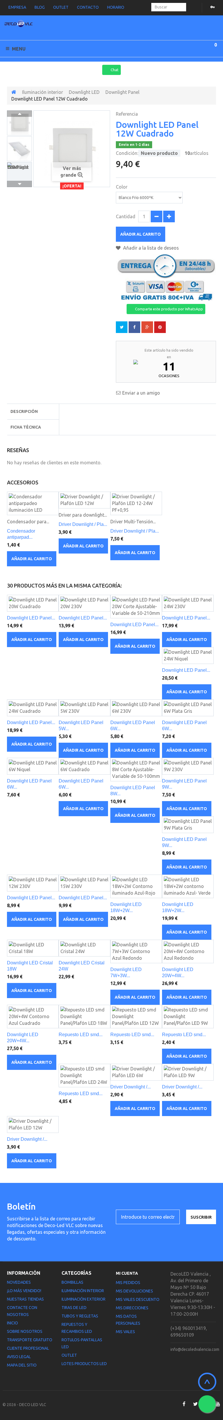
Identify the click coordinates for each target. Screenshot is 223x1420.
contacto (88, 7)
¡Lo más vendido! (24, 1290)
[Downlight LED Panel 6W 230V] (136, 707)
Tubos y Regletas (80, 1316)
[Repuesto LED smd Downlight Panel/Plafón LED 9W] (188, 1016)
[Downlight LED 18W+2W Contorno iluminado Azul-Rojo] (136, 886)
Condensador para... (28, 521)
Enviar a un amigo (141, 392)
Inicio (12, 1323)
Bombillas (72, 1282)
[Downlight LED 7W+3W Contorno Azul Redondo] (136, 951)
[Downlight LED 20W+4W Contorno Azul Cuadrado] (33, 1016)
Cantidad (125, 216)
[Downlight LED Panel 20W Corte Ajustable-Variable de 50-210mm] (136, 606)
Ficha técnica (25, 427)
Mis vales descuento (137, 1299)
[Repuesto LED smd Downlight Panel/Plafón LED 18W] (84, 1016)
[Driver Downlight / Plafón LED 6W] (136, 1072)
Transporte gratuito (29, 1339)
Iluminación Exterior (83, 1299)
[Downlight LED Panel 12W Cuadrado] (19, 122)
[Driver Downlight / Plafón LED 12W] (84, 500)
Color (122, 186)
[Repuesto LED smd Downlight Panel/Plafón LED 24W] (84, 1075)
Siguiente (19, 184)
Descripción (24, 411)
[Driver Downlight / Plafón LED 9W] (188, 1072)
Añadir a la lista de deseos (150, 247)
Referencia (127, 114)
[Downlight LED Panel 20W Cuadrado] (33, 603)
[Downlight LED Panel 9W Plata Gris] (188, 824)
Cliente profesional (28, 1348)
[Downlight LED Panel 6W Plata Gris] (188, 707)
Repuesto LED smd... (80, 1034)
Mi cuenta (127, 1273)
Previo (19, 113)
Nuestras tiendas (25, 1299)
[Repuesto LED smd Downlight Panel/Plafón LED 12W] (136, 1016)
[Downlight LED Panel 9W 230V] (188, 766)
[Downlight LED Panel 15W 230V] (84, 883)
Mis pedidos (128, 1282)
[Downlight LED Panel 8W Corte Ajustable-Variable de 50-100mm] (136, 769)
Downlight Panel (122, 92)
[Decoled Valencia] (18, 25)
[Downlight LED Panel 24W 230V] (188, 603)
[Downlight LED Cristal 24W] (84, 948)
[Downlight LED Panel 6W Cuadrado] (84, 766)
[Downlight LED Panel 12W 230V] (33, 883)
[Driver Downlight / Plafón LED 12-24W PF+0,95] (136, 503)
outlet (61, 7)
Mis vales (125, 1331)
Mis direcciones (132, 1308)
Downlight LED (84, 92)
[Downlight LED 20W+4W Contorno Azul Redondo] (188, 951)
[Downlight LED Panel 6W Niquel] (33, 766)
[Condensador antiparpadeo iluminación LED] (33, 503)
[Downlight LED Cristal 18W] (33, 948)
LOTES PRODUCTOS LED (84, 1363)
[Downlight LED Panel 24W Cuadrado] (33, 707)
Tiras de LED (74, 1307)
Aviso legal (19, 1356)
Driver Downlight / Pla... (83, 524)
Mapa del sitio (22, 1365)
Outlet (69, 1355)
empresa (17, 7)
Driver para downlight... (83, 514)
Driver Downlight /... (130, 1086)
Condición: (127, 153)
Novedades (19, 1282)
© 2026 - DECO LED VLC (24, 1404)
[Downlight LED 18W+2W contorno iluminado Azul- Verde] (188, 886)
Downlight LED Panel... (31, 617)
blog (40, 7)
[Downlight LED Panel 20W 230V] (84, 603)
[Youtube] (217, 1404)
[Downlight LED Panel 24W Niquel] (188, 655)
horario (115, 7)
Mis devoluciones (134, 1291)
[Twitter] (195, 1404)
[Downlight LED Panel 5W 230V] (84, 707)
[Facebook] (183, 1404)
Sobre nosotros (24, 1331)
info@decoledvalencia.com (194, 1349)
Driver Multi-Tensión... (133, 521)
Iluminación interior (42, 92)
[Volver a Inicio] (13, 92)
